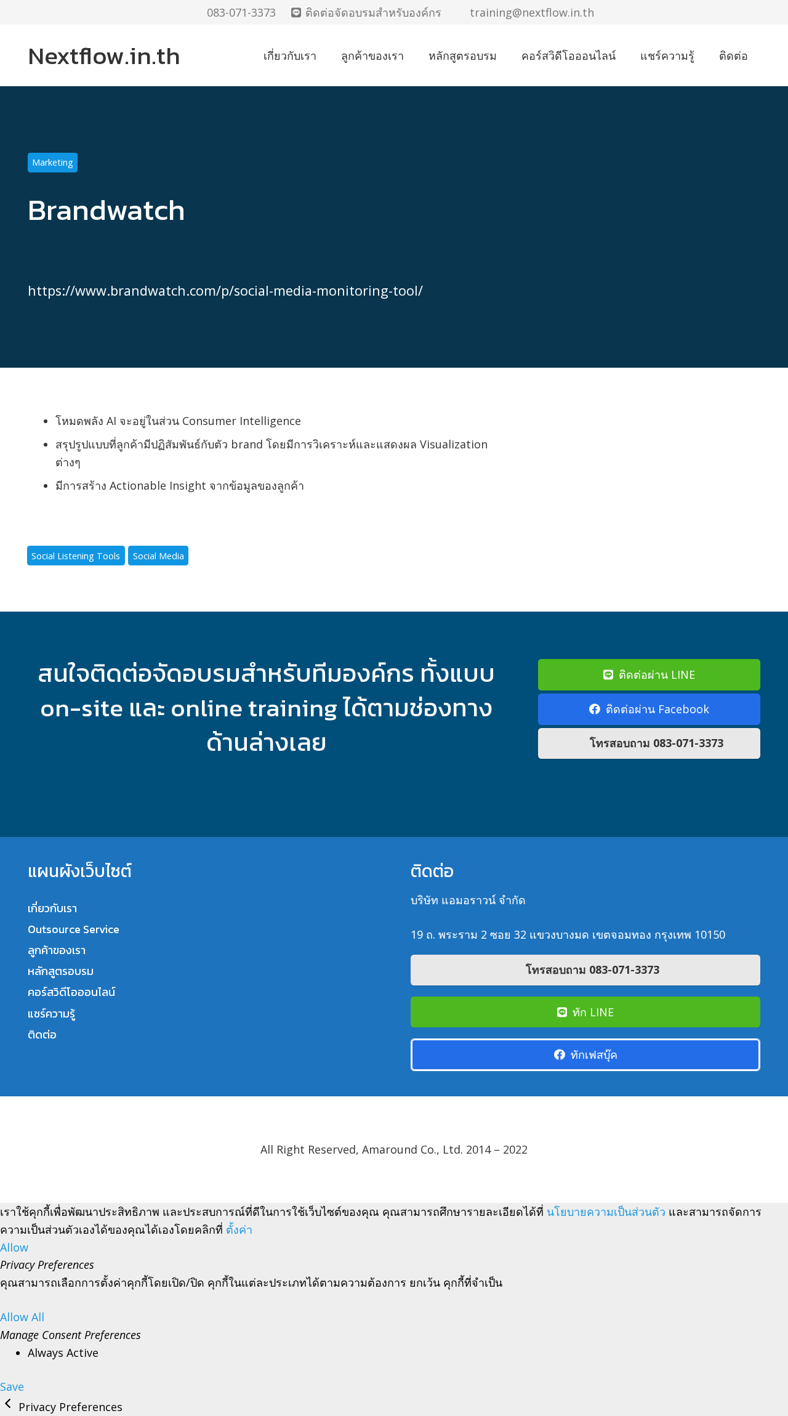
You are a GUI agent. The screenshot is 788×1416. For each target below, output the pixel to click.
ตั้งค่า (239, 1229)
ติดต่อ (42, 1034)
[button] (753, 12)
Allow (14, 1247)
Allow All (22, 1316)
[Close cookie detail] (9, 1406)
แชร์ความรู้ (51, 1013)
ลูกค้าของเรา (57, 950)
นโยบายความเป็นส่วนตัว (606, 1211)
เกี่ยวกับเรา (52, 908)
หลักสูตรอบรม (61, 971)
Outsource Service (73, 929)
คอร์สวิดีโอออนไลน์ (71, 992)
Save (12, 1386)
